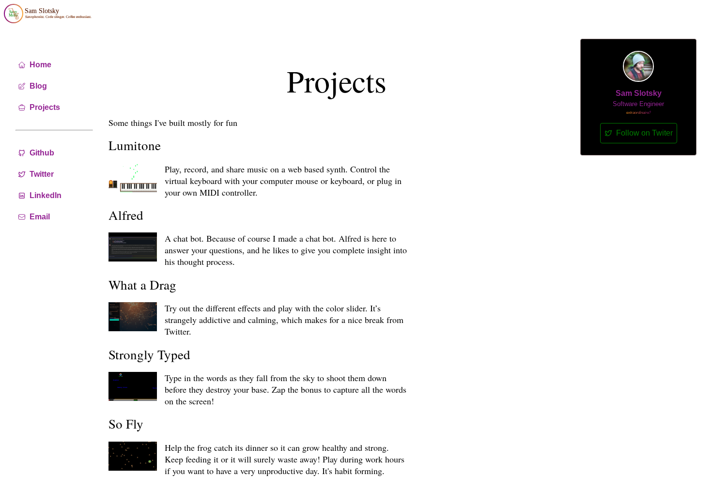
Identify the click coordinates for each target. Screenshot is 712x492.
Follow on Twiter (644, 133)
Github (42, 153)
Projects (45, 107)
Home (40, 65)
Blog (38, 86)
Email (40, 217)
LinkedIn (46, 195)
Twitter (42, 174)
